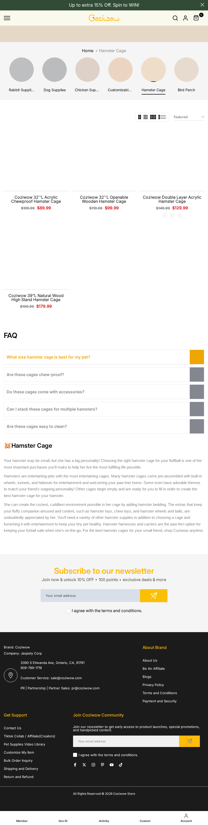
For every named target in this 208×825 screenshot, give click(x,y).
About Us (150, 660)
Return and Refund (18, 777)
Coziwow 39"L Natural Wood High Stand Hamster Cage (36, 297)
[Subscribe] (153, 595)
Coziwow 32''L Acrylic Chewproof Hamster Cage (36, 199)
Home (87, 50)
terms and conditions (121, 610)
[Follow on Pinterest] (102, 765)
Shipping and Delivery (21, 769)
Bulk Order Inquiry (18, 760)
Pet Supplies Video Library (24, 744)
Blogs (147, 677)
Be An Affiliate (154, 668)
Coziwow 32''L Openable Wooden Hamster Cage (104, 199)
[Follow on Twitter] (84, 765)
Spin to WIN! (126, 5)
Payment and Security (160, 701)
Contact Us (12, 728)
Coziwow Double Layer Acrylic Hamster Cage (172, 199)
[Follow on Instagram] (93, 765)
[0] (196, 18)
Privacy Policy (153, 685)
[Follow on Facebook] (75, 765)
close (6, 5)
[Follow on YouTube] (112, 765)
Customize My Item (19, 752)
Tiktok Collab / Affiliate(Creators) (29, 736)
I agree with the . (107, 610)
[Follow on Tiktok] (121, 765)
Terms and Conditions (160, 693)
